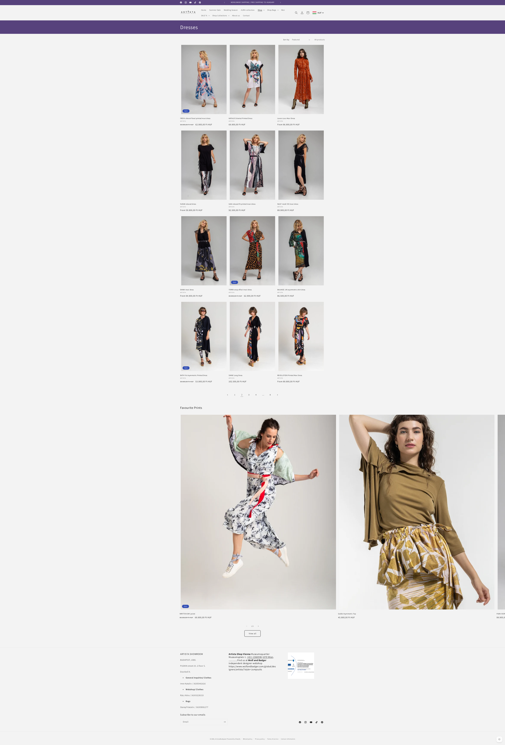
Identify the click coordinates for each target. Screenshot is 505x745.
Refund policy (247, 739)
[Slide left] (247, 626)
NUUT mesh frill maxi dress (287, 204)
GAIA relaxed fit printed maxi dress (242, 204)
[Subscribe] (224, 722)
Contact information (288, 739)
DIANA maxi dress (187, 290)
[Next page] (277, 395)
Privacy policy (260, 739)
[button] (261, 10)
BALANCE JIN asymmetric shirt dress (291, 290)
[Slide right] (258, 626)
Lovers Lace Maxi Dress (286, 118)
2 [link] (242, 394)
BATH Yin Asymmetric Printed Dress (193, 375)
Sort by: (286, 39)
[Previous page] (228, 395)
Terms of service (272, 739)
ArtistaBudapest (221, 739)
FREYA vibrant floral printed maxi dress (195, 118)
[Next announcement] (280, 2)
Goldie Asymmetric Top (347, 614)
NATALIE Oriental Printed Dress (240, 118)
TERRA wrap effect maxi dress (240, 290)
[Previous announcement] (224, 2)
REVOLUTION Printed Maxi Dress (289, 375)
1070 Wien (267, 657)
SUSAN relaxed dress (188, 204)
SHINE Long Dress (235, 375)
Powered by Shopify (233, 739)
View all (252, 633)
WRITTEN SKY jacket (187, 614)
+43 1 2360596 (254, 657)
